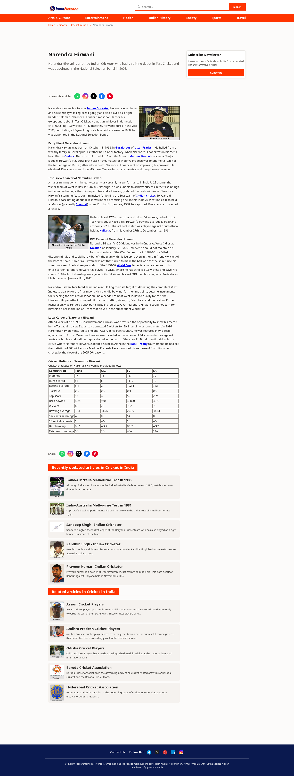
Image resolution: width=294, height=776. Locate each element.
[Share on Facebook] (102, 96)
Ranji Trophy (139, 344)
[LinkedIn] (173, 752)
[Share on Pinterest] (110, 96)
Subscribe (216, 72)
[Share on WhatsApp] (77, 96)
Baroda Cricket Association (89, 667)
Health (128, 18)
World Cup (124, 265)
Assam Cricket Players (85, 604)
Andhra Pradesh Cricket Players (93, 628)
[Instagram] (181, 752)
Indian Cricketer (98, 108)
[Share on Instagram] (85, 96)
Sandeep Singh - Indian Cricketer (94, 524)
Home (51, 25)
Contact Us (117, 752)
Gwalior (95, 248)
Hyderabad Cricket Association (92, 687)
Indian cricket (145, 195)
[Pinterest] (165, 752)
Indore (69, 156)
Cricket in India (79, 25)
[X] (157, 752)
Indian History (159, 18)
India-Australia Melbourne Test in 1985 (99, 480)
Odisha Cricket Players (85, 648)
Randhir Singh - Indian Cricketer (93, 544)
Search (237, 7)
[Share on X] (94, 96)
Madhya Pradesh (140, 156)
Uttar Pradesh (143, 147)
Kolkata (105, 230)
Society (191, 18)
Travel (241, 18)
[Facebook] (149, 752)
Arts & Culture (59, 18)
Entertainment (96, 18)
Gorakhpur (122, 147)
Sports (216, 18)
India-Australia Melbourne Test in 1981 (99, 505)
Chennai (81, 204)
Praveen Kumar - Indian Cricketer (94, 566)
